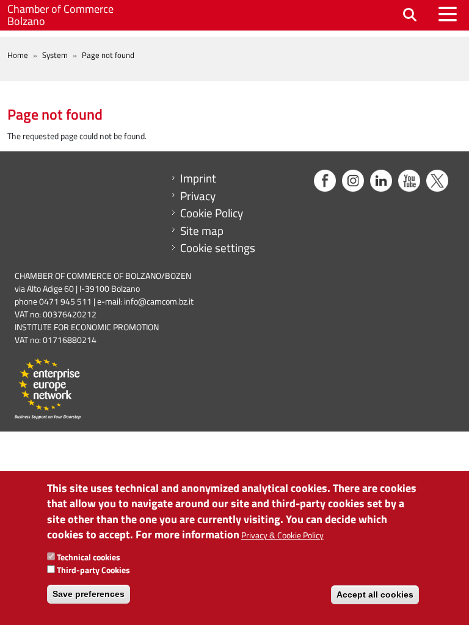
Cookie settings (217, 247)
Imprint (198, 178)
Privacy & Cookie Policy (282, 535)
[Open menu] (448, 14)
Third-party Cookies (93, 569)
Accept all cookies (374, 594)
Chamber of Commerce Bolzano (60, 15)
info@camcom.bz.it (159, 301)
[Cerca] (410, 15)
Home (17, 55)
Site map (202, 230)
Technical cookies (88, 557)
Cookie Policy (211, 213)
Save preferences (89, 594)
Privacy (198, 195)
